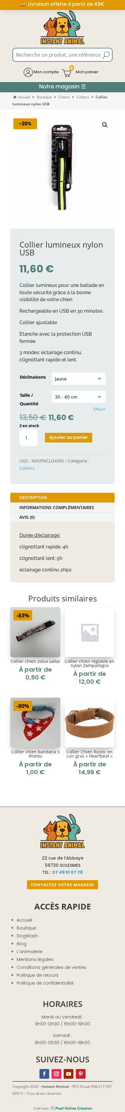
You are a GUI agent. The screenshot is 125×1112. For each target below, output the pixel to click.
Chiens (64, 97)
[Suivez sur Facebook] (44, 1074)
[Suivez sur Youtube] (68, 1074)
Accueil (24, 97)
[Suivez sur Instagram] (56, 1074)
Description (33, 497)
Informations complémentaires (56, 507)
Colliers (82, 97)
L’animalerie (29, 952)
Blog (21, 944)
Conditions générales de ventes (51, 967)
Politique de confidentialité (45, 983)
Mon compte (46, 72)
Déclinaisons (33, 377)
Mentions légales (35, 959)
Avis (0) (27, 517)
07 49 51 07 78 (67, 872)
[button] (105, 125)
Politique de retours (38, 975)
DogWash (27, 936)
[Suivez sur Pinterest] (81, 1074)
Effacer (99, 409)
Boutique (44, 97)
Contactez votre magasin (62, 884)
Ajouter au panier (68, 437)
